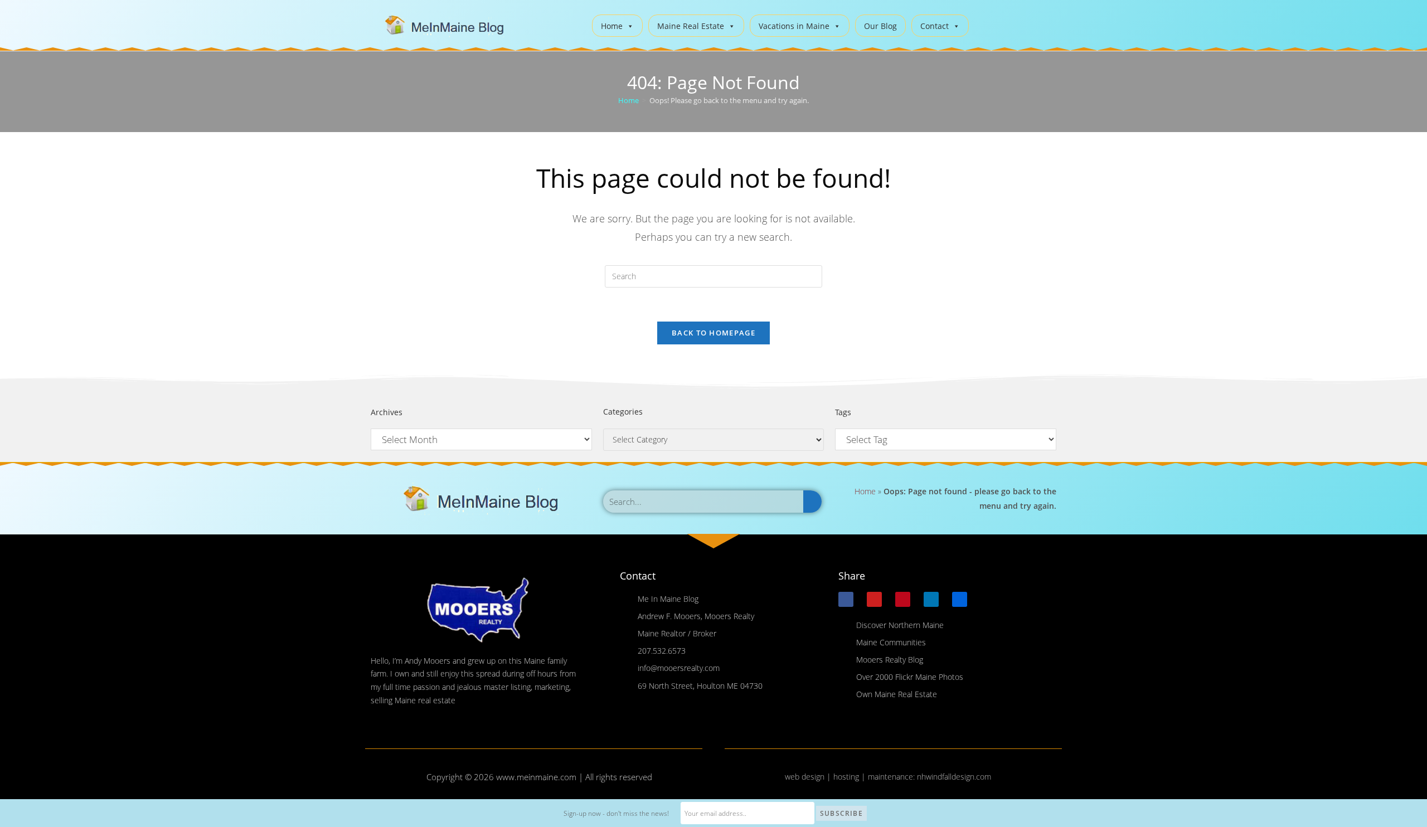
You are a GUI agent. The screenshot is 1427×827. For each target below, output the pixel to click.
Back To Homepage (713, 333)
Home (612, 26)
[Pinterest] (902, 599)
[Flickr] (959, 599)
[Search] (812, 501)
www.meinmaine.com (536, 776)
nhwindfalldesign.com (954, 776)
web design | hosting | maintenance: (851, 776)
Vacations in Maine (794, 26)
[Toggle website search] (985, 24)
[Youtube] (874, 599)
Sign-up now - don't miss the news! (616, 813)
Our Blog (880, 26)
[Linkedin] (931, 599)
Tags (843, 412)
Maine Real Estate (690, 26)
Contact (934, 26)
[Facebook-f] (845, 599)
